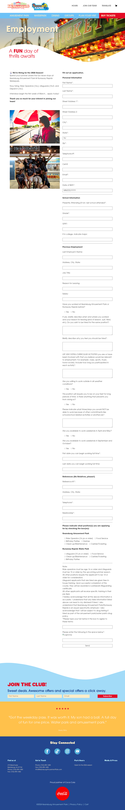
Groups (69, 16)
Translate (106, 6)
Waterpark (40, 16)
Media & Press (111, 760)
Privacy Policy (76, 805)
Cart (86, 805)
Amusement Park (19, 16)
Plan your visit (87, 16)
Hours (75, 6)
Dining (56, 16)
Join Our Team (90, 6)
